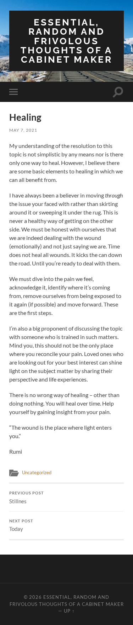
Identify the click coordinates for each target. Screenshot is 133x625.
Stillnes (26, 497)
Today (21, 525)
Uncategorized (36, 472)
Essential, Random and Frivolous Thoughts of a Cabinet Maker (66, 41)
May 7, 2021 (23, 130)
